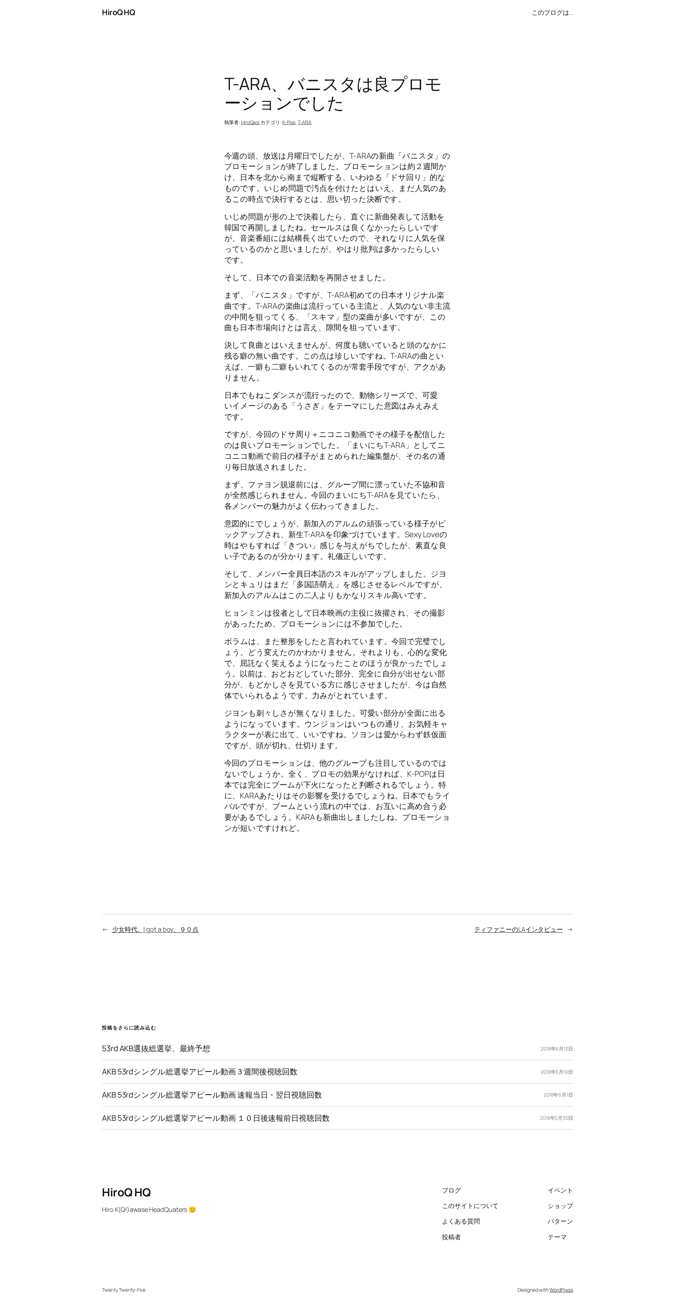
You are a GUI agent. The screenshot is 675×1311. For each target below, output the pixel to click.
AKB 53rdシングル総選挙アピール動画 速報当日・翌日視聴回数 (212, 1095)
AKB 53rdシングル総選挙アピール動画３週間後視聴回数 (199, 1071)
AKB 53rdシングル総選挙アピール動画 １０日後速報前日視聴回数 (216, 1118)
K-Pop (288, 122)
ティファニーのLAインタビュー (518, 929)
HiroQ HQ (118, 12)
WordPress (561, 1289)
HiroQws (250, 122)
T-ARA (305, 122)
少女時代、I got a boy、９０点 (155, 929)
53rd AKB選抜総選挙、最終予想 (156, 1048)
